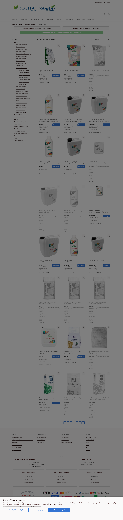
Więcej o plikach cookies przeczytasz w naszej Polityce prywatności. (22, 506)
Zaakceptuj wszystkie (59, 510)
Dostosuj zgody (38, 510)
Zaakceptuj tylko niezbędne (15, 510)
